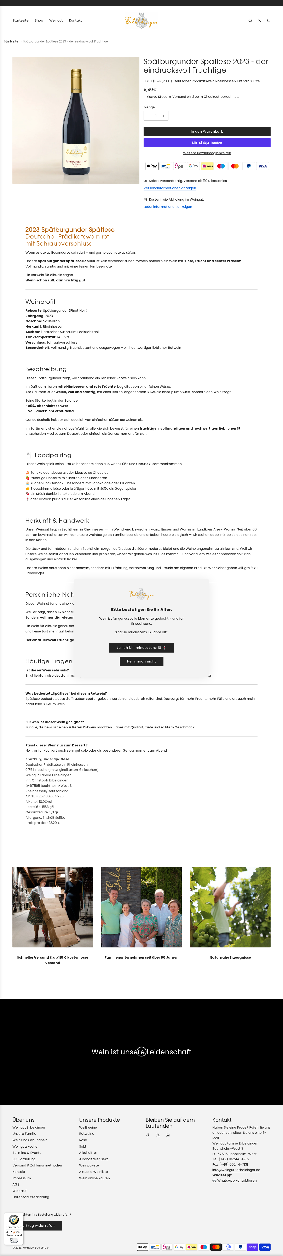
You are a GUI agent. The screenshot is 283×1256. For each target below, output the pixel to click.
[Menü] (20, 1214)
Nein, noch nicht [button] (141, 661)
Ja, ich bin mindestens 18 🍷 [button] (141, 647)
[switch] (14, 1240)
